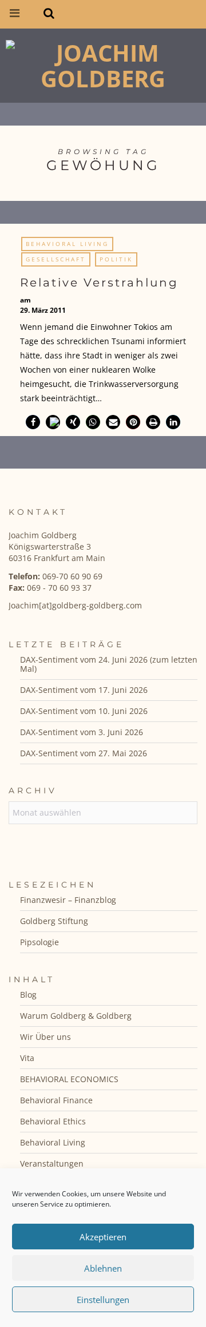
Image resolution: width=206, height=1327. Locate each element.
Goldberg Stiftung (54, 920)
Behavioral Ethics (53, 1121)
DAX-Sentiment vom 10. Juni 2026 (84, 710)
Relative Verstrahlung (99, 282)
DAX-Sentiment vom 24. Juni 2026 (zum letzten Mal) (108, 664)
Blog (28, 994)
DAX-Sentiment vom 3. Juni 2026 (81, 732)
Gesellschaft (56, 259)
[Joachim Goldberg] (103, 63)
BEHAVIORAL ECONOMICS (69, 1079)
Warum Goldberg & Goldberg (76, 1015)
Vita (27, 1057)
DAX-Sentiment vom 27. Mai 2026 (83, 753)
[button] (33, 422)
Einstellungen (103, 1299)
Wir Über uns (45, 1036)
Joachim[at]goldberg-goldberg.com (75, 605)
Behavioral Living (67, 244)
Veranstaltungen (52, 1163)
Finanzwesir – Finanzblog (68, 899)
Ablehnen (103, 1268)
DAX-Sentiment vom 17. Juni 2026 (84, 689)
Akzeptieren (103, 1237)
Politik (116, 259)
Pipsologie (39, 942)
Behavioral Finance (56, 1100)
